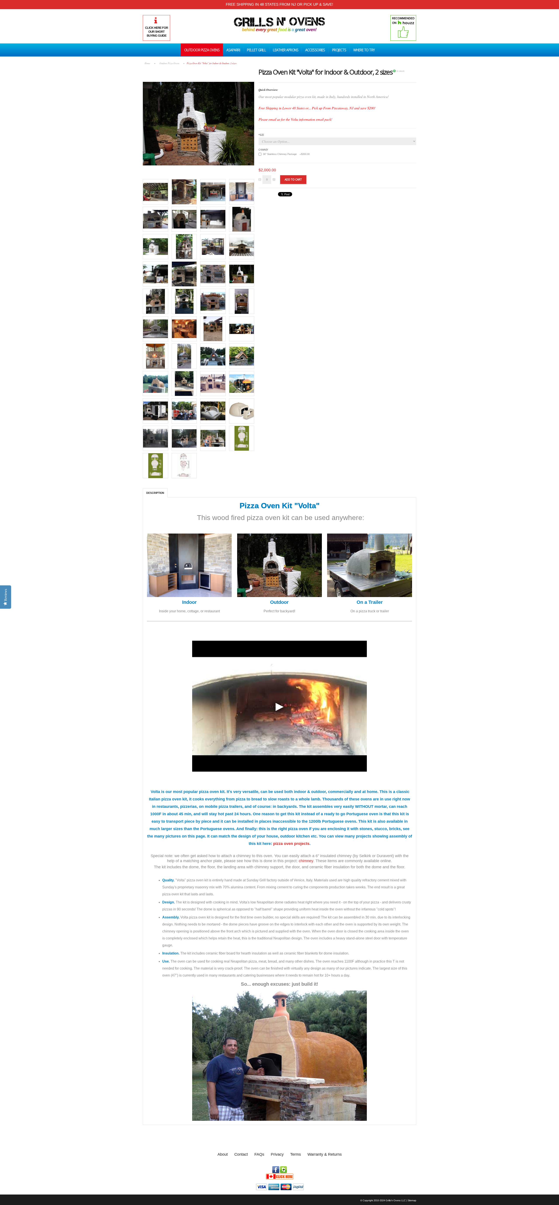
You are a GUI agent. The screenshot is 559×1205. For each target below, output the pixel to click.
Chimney (263, 149)
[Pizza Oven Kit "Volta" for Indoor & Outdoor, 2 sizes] (198, 69)
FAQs (259, 1154)
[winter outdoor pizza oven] (241, 246)
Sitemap (412, 1200)
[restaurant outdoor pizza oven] (155, 274)
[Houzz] (283, 1168)
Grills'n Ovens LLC (396, 1200)
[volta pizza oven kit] (184, 191)
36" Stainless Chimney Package (286, 154)
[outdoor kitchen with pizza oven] (184, 383)
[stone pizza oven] (184, 246)
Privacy (277, 1154)
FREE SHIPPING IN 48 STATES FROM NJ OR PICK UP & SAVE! (279, 4)
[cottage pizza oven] (155, 246)
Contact (241, 1154)
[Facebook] (275, 1168)
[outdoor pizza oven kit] (155, 219)
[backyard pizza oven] (241, 219)
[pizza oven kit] (155, 191)
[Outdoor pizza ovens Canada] (279, 1175)
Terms (295, 1154)
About (222, 1154)
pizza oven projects (291, 843)
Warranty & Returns (324, 1154)
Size (261, 134)
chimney (306, 861)
